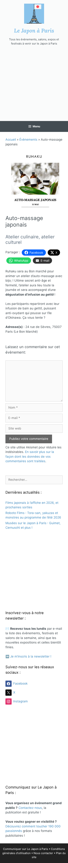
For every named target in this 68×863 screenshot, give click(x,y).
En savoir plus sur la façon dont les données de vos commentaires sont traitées (29, 456)
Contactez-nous (30, 808)
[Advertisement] (34, 83)
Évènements (28, 139)
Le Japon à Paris (34, 30)
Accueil (10, 139)
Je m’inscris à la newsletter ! (30, 656)
